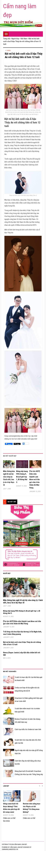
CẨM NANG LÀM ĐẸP (16, 847)
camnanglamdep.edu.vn (10, 849)
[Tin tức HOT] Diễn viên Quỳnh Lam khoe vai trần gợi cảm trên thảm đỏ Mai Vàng (34, 479)
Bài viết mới (12, 502)
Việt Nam (23, 39)
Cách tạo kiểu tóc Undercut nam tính (28, 729)
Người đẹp (15, 39)
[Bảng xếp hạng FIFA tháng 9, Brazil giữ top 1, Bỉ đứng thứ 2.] (22, 465)
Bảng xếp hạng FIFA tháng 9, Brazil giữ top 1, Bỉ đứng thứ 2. (22, 476)
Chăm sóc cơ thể (9, 818)
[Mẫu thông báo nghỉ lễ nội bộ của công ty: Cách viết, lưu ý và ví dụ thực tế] (9, 465)
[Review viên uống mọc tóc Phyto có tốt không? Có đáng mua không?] (31, 796)
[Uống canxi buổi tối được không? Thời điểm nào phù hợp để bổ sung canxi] (11, 796)
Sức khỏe (6, 821)
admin (9, 50)
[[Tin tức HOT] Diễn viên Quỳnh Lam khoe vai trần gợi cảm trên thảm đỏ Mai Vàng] (35, 465)
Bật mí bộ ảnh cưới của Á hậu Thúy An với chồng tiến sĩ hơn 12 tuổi (22, 643)
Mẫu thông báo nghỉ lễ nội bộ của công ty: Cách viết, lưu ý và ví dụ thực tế (9, 478)
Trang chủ (6, 39)
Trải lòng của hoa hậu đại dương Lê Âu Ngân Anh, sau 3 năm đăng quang (22, 633)
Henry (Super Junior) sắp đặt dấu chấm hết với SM (21, 653)
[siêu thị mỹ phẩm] (21, 536)
